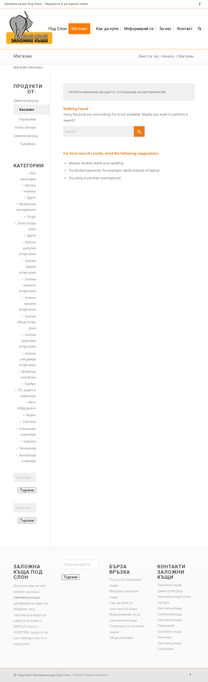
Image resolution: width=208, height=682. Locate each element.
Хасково (26, 109)
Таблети (29, 441)
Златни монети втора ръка (27, 303)
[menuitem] (57, 28)
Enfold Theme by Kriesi (91, 675)
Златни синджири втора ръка (27, 359)
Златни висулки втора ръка (27, 248)
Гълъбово (28, 144)
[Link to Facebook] (200, 4)
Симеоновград (25, 136)
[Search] (199, 28)
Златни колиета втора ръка (27, 285)
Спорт (31, 217)
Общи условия (121, 638)
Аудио (31, 415)
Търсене (27, 490)
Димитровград (25, 101)
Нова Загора (25, 127)
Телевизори (28, 448)
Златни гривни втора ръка (27, 267)
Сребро (30, 384)
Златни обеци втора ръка (26, 322)
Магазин (23, 56)
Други (31, 198)
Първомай (27, 119)
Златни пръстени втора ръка (27, 340)
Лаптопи (29, 422)
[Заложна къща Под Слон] (29, 28)
